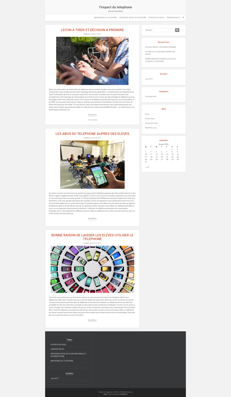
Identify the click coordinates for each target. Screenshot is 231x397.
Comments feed (151, 123)
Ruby (105, 394)
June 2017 (149, 79)
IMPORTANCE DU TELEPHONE (105, 18)
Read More (92, 115)
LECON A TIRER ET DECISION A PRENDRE (92, 30)
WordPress (124, 394)
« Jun (147, 167)
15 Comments (92, 120)
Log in (147, 114)
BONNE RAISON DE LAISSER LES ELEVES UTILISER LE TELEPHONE (92, 237)
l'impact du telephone (115, 7)
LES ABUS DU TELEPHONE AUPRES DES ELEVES (92, 134)
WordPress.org (150, 128)
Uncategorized (150, 96)
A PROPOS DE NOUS (156, 18)
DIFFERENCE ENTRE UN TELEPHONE (132, 18)
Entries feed (149, 119)
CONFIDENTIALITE (173, 18)
